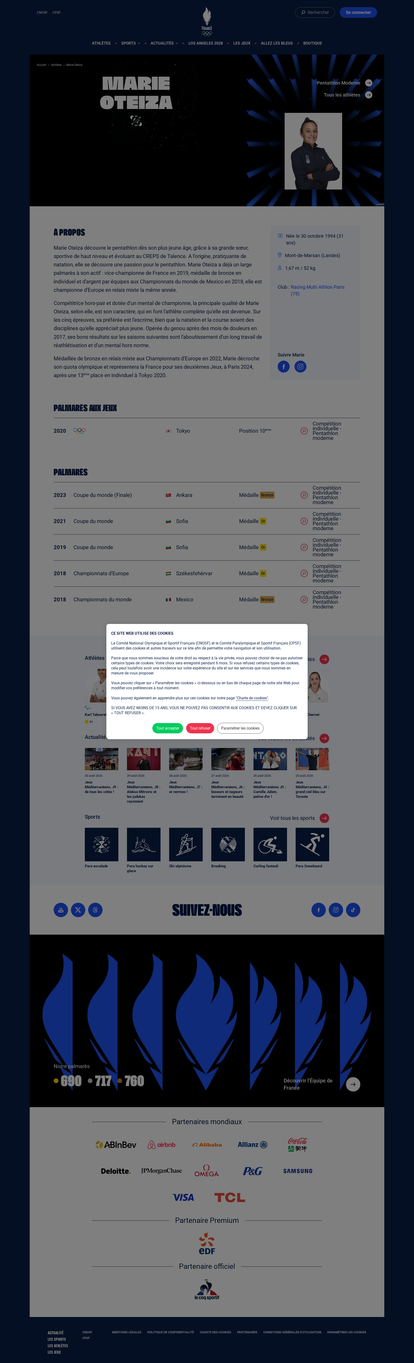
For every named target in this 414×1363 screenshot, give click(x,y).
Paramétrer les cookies (240, 728)
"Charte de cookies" (252, 698)
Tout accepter (167, 728)
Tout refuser (200, 728)
